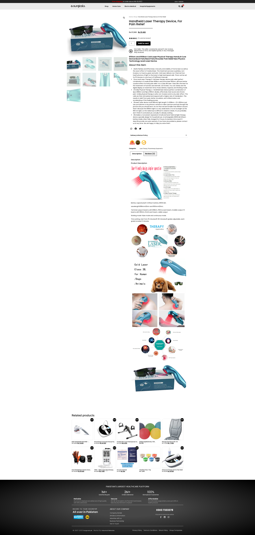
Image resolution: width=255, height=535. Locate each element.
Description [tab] (137, 154)
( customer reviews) (144, 38)
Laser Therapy (143, 148)
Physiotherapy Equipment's (155, 148)
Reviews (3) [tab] (150, 154)
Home (131, 17)
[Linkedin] (165, 517)
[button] (179, 6)
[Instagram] (169, 517)
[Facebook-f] (161, 517)
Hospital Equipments (147, 6)
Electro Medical (130, 6)
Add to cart (143, 43)
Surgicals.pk (87, 530)
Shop (106, 6)
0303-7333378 (179, 1)
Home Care (116, 6)
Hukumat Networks (108, 530)
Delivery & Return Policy (139, 135)
